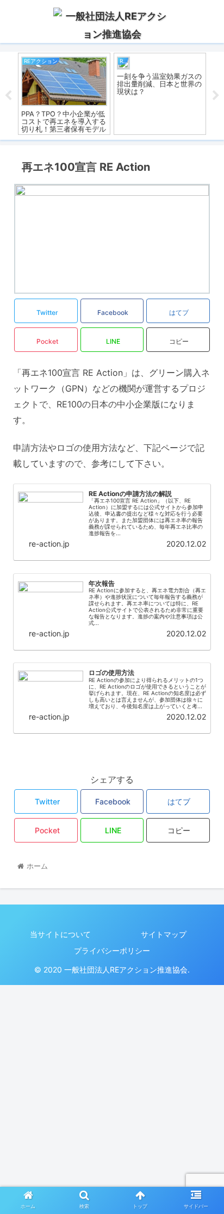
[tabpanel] (64, 94)
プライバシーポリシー (112, 950)
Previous (8, 95)
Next (215, 95)
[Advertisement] (112, 1097)
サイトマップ (163, 934)
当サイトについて (60, 934)
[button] (201, 1002)
